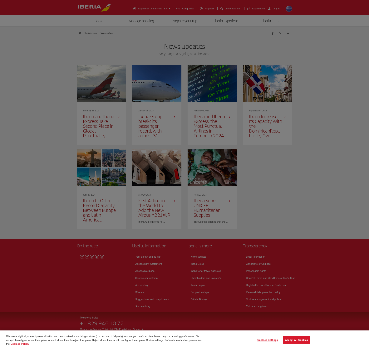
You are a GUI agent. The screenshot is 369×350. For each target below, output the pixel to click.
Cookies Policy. (20, 343)
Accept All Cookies (296, 340)
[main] (184, 340)
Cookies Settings (267, 340)
